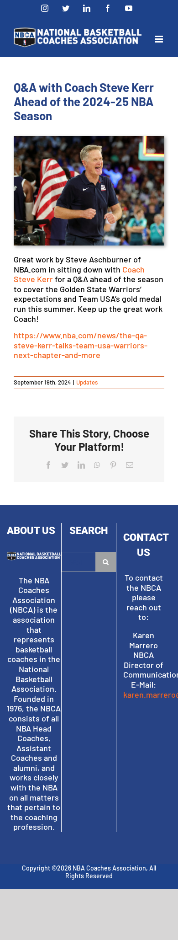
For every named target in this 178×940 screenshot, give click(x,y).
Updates (87, 382)
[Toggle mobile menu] (159, 39)
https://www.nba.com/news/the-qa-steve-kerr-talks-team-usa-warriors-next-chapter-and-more (80, 345)
